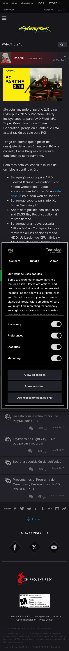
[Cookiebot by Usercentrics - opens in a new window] (46, 250)
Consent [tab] (14, 260)
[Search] (62, 44)
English (36, 519)
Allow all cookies (34, 374)
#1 (59, 58)
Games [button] (26, 3)
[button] (4, 18)
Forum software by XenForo (31, 647)
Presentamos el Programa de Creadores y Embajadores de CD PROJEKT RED (36, 484)
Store (52, 3)
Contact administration (18, 616)
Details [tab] (34, 260)
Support (9, 9)
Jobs (40, 3)
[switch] (56, 335)
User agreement (42, 616)
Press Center (46, 619)
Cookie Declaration (26, 619)
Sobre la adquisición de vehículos (37, 462)
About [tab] (54, 260)
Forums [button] (8, 3)
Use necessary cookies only (34, 397)
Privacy (57, 616)
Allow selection (34, 386)
